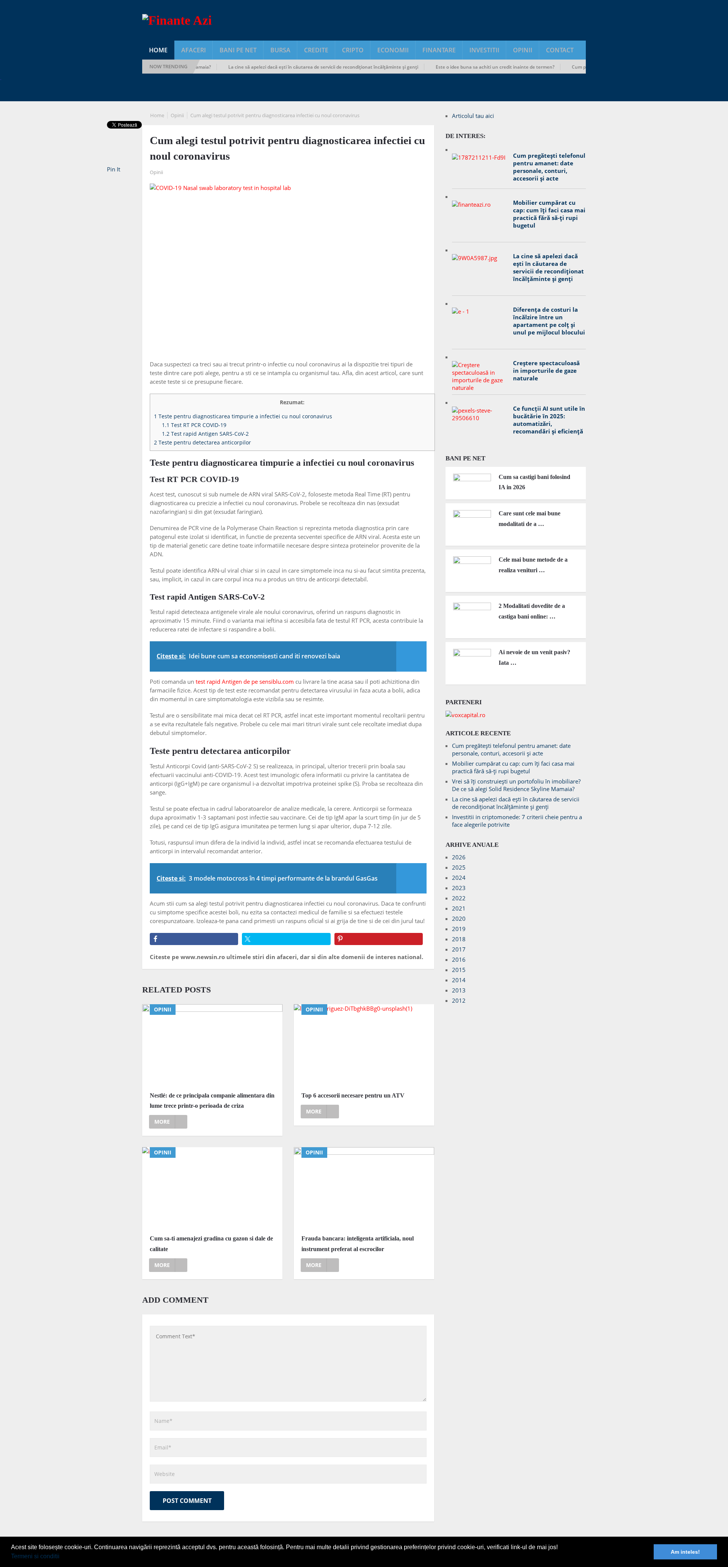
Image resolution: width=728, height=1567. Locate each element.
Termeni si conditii (35, 1556)
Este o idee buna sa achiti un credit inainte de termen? (470, 67)
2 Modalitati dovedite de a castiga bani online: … (532, 611)
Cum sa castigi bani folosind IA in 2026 (534, 482)
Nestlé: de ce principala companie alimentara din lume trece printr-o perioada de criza (212, 1100)
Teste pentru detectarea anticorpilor (202, 442)
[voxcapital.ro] (465, 715)
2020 (459, 918)
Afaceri (193, 50)
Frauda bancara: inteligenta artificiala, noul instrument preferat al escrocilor (357, 1243)
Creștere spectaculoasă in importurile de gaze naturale (546, 370)
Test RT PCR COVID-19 (194, 425)
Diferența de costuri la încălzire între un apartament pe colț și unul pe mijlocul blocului (549, 321)
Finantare (439, 50)
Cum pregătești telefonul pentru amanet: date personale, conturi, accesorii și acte (549, 167)
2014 (459, 980)
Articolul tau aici (473, 115)
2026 (459, 857)
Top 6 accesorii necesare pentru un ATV (353, 1095)
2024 (459, 877)
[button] (62, 1557)
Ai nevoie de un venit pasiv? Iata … (534, 657)
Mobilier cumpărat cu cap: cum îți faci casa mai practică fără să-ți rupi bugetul (549, 214)
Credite (316, 50)
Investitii (484, 50)
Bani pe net (238, 50)
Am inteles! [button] (685, 1552)
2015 (459, 969)
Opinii (522, 50)
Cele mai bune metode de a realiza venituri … (533, 564)
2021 (459, 908)
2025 (459, 867)
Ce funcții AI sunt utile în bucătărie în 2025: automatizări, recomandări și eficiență (549, 420)
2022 (459, 898)
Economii (393, 50)
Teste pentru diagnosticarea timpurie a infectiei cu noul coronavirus (243, 416)
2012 (459, 1000)
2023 (459, 888)
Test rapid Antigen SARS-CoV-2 (205, 433)
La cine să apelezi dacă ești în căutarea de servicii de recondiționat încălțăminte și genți (299, 67)
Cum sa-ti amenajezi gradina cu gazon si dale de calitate (211, 1243)
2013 (459, 990)
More (162, 1121)
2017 (459, 949)
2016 (459, 959)
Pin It (113, 169)
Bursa (280, 50)
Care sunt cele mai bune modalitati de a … (529, 518)
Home (158, 50)
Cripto (353, 50)
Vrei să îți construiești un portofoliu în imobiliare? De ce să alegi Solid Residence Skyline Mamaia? (516, 785)
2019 (459, 929)
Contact (560, 50)
